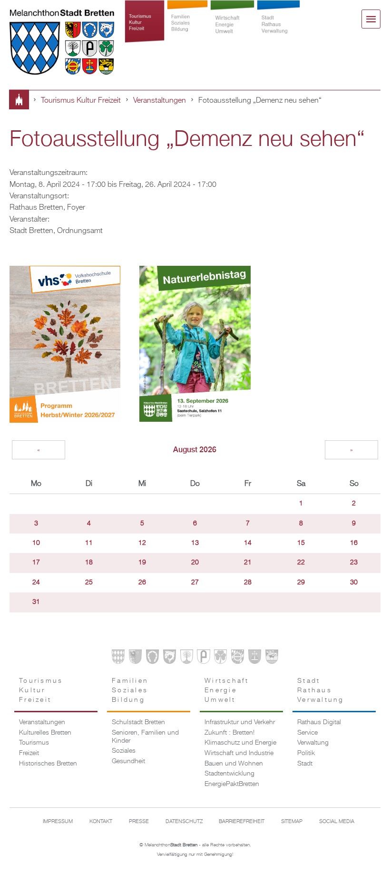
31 (36, 602)
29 (301, 582)
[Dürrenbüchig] (186, 658)
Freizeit (29, 753)
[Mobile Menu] (370, 19)
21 (248, 562)
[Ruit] (254, 658)
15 (301, 543)
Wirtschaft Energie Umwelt (232, 29)
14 (248, 543)
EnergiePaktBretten (232, 784)
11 (89, 543)
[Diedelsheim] (169, 658)
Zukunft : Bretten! (229, 732)
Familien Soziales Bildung (187, 29)
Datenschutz (184, 821)
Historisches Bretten (48, 763)
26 (142, 582)
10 (36, 543)
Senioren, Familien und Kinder (145, 736)
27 (195, 582)
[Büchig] (152, 658)
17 (36, 562)
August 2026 (194, 449)
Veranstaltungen (159, 100)
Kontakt (100, 821)
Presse (139, 821)
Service (307, 732)
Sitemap (291, 821)
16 (354, 543)
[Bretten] (118, 658)
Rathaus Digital (319, 722)
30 (354, 582)
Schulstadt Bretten (138, 722)
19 (142, 562)
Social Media (336, 821)
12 (142, 543)
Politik (306, 753)
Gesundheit (128, 761)
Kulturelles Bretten (45, 732)
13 (195, 543)
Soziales (124, 750)
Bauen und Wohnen (234, 763)
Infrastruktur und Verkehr (240, 722)
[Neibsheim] (220, 658)
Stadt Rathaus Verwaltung (278, 29)
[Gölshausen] (203, 658)
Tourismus (34, 742)
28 (248, 582)
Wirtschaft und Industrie (239, 753)
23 (354, 562)
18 (89, 562)
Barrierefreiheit (241, 821)
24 (36, 582)
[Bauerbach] (135, 658)
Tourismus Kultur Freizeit (145, 29)
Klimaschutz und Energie (240, 742)
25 (89, 582)
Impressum (58, 821)
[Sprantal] (271, 658)
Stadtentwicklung (229, 773)
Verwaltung (313, 742)
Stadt (304, 763)
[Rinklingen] (237, 658)
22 (301, 562)
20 (195, 562)
